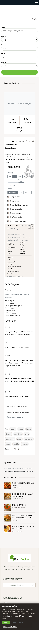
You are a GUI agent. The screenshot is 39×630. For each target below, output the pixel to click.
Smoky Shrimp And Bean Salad (23, 484)
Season (3, 36)
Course (3, 45)
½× (10, 176)
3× (29, 176)
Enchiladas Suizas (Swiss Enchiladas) (23, 527)
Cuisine (3, 53)
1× (14, 176)
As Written (13, 192)
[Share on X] (29, 141)
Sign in (9, 417)
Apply (21, 181)
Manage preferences (10, 627)
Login (34, 19)
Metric (27, 192)
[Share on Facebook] (26, 141)
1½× (19, 176)
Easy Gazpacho (19, 505)
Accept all (6, 623)
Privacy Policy (25, 616)
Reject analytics (17, 623)
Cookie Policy (12, 616)
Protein (4, 62)
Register (12, 471)
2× (25, 176)
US (21, 192)
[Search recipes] (19, 72)
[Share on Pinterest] (33, 141)
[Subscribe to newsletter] (34, 585)
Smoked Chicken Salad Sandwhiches (22, 495)
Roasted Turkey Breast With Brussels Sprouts (22, 517)
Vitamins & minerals (16, 276)
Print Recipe (19, 141)
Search (3, 27)
